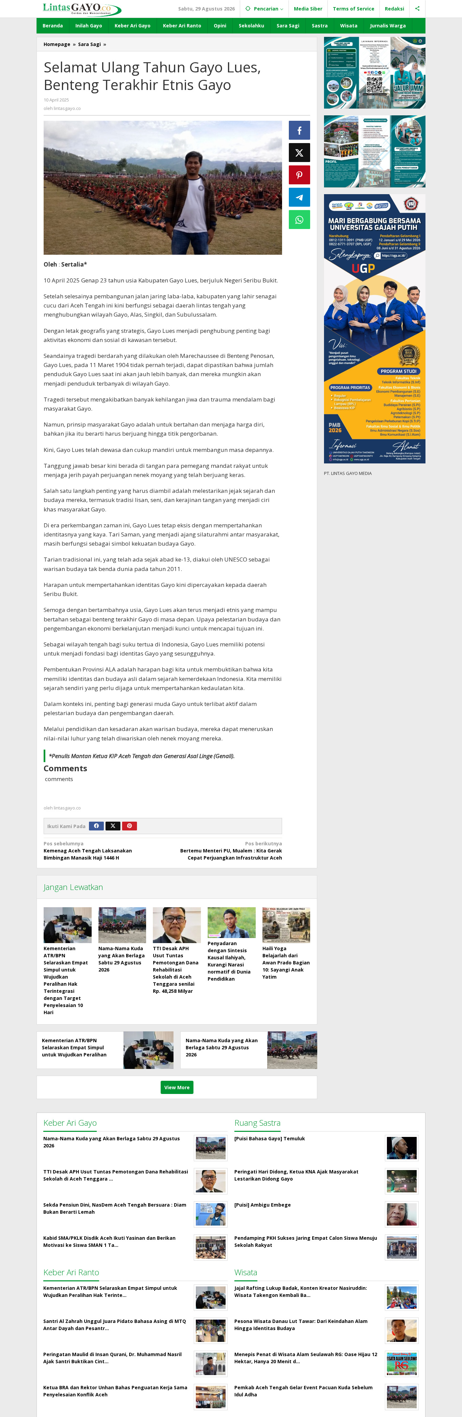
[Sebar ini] (299, 130)
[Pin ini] (299, 174)
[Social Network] (417, 8)
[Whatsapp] (299, 219)
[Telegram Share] (299, 197)
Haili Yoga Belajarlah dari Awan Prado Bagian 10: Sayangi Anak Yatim (286, 962)
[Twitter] (113, 826)
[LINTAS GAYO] (82, 9)
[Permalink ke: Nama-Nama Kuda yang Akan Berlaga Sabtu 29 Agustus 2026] (122, 925)
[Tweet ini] (299, 152)
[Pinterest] (129, 826)
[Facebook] (96, 826)
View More (177, 1087)
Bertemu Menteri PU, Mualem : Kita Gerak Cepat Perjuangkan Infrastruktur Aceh (231, 850)
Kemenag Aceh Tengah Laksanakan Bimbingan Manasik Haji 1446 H (88, 850)
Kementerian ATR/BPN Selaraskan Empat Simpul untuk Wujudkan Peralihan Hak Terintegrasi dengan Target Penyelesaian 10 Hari (76, 1054)
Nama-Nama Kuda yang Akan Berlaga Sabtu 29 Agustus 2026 (222, 1047)
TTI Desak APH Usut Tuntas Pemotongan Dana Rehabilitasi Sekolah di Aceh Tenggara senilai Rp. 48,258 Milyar (176, 969)
